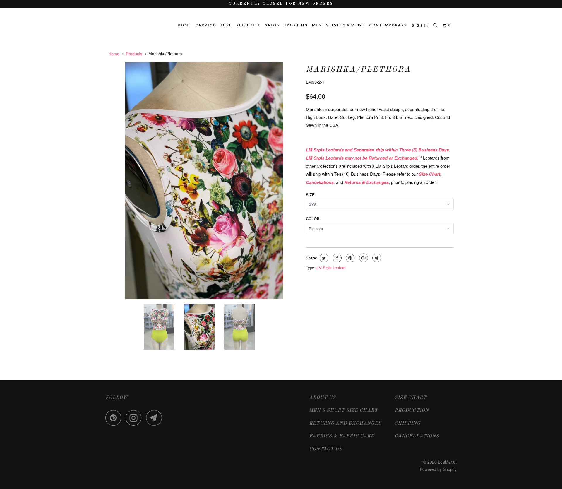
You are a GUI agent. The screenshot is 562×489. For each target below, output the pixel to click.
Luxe (226, 25)
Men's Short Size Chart (343, 410)
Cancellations (417, 436)
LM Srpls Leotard (330, 267)
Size (310, 194)
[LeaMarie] (138, 17)
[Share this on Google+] (363, 258)
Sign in (420, 25)
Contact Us (325, 449)
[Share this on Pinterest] (350, 258)
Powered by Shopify (438, 469)
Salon (272, 25)
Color (312, 218)
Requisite (248, 25)
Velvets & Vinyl (345, 25)
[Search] (435, 25)
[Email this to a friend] (376, 258)
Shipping (408, 423)
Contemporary (388, 25)
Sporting (296, 25)
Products (134, 54)
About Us (322, 397)
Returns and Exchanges (345, 423)
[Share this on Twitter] (323, 258)
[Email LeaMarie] (155, 418)
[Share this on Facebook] (336, 258)
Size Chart (410, 397)
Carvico (205, 25)
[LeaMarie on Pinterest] (114, 418)
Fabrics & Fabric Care (341, 436)
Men (317, 25)
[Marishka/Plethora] (204, 181)
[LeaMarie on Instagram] (135, 418)
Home (184, 25)
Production (412, 410)
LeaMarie (446, 462)
